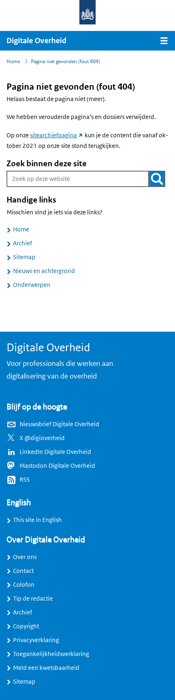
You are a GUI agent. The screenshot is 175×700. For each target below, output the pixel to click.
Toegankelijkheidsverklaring (51, 654)
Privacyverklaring (36, 640)
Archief (22, 243)
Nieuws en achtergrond (44, 271)
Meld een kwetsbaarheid (46, 667)
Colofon (24, 584)
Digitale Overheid (36, 41)
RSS (25, 479)
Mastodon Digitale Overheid (57, 465)
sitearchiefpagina (56, 135)
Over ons (25, 557)
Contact (23, 571)
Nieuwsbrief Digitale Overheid (59, 424)
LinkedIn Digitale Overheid (55, 452)
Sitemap (24, 257)
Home (21, 229)
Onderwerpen (31, 284)
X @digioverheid (42, 438)
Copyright (26, 626)
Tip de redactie (33, 598)
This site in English (37, 520)
